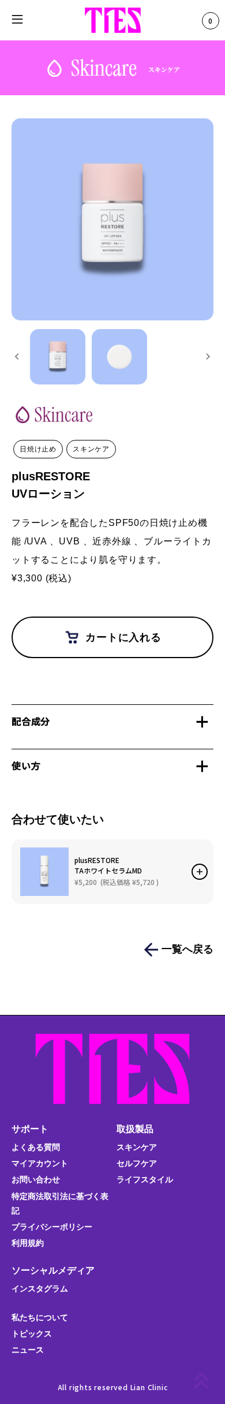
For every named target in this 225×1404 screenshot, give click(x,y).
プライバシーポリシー (52, 1226)
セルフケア (137, 1163)
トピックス (32, 1333)
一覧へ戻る (187, 949)
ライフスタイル (145, 1179)
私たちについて (40, 1317)
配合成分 (31, 721)
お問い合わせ (36, 1179)
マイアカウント (40, 1163)
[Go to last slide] (18, 357)
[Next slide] (207, 357)
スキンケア (137, 1147)
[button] (57, 356)
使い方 (26, 765)
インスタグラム (40, 1288)
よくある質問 (36, 1147)
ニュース (28, 1349)
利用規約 (28, 1243)
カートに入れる (123, 637)
